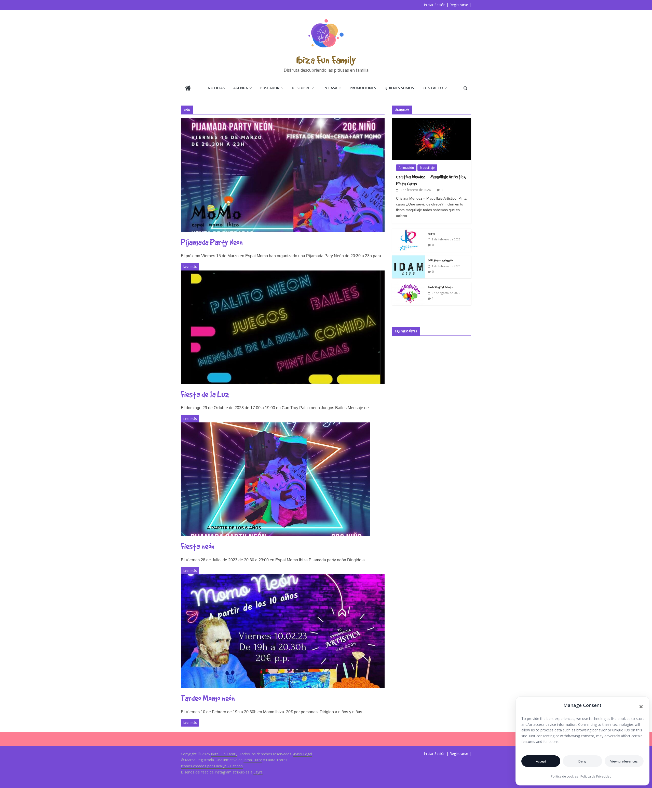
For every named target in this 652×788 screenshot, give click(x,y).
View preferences (624, 761)
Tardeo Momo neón (208, 698)
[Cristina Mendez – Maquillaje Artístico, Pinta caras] (431, 121)
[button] (641, 706)
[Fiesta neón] (275, 425)
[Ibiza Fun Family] (188, 88)
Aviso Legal (302, 754)
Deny (582, 761)
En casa (329, 87)
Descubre (301, 87)
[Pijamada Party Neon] (283, 121)
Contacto (433, 87)
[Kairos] (408, 231)
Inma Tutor (252, 759)
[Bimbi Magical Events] (408, 284)
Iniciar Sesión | (436, 4)
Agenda (240, 87)
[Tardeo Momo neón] (283, 577)
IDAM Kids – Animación (440, 260)
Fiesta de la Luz (205, 394)
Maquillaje (427, 167)
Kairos (431, 233)
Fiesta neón (198, 546)
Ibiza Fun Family (326, 60)
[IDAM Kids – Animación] (408, 258)
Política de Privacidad (596, 776)
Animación (406, 167)
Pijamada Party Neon (212, 242)
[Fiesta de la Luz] (283, 273)
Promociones (363, 87)
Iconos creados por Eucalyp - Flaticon (212, 766)
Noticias (216, 87)
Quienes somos (399, 87)
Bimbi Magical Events (440, 287)
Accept (541, 761)
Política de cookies (564, 776)
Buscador (269, 87)
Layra (258, 772)
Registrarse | (460, 4)
